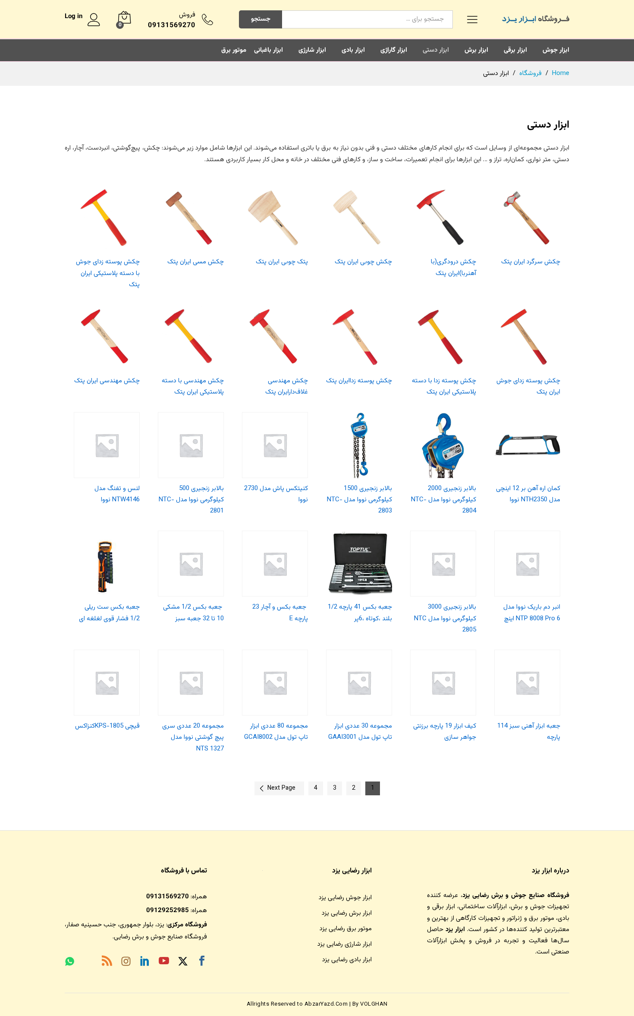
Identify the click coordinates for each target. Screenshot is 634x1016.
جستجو (260, 19)
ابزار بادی (353, 50)
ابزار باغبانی (268, 50)
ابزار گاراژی (393, 50)
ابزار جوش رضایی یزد (345, 898)
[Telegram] (87, 963)
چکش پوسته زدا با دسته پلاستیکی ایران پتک (444, 386)
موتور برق (233, 50)
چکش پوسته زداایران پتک (359, 381)
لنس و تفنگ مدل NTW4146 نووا (117, 494)
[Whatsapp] (69, 962)
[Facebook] (201, 962)
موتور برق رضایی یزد (346, 929)
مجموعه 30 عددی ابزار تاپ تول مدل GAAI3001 (360, 731)
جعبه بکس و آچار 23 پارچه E (280, 612)
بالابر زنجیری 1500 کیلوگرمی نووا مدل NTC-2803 (359, 500)
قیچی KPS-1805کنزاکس (107, 726)
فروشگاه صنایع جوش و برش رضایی (160, 937)
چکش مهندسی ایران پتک (107, 381)
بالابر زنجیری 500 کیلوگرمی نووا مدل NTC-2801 (191, 500)
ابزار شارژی (312, 50)
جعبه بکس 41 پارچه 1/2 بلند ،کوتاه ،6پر (360, 612)
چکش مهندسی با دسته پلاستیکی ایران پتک (193, 386)
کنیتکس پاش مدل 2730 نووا (276, 494)
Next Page (281, 788)
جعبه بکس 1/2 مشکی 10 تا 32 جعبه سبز (193, 612)
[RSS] (106, 962)
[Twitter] (182, 962)
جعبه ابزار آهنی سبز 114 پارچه (528, 731)
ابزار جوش (556, 50)
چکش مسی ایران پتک (195, 262)
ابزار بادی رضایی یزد (347, 960)
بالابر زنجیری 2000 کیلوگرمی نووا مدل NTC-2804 (443, 500)
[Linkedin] (144, 962)
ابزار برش (476, 50)
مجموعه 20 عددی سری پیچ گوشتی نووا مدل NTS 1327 (193, 737)
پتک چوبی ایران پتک (282, 262)
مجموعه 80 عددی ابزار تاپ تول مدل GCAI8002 (276, 731)
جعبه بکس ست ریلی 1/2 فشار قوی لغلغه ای (109, 612)
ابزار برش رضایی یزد (347, 913)
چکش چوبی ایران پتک (363, 262)
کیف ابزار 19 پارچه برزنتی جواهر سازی (444, 731)
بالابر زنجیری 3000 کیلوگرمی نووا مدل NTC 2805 (445, 618)
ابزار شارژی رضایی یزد (344, 944)
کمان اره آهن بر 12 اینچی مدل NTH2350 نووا (528, 494)
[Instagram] (125, 963)
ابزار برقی (515, 50)
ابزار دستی (436, 50)
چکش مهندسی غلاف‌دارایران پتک (286, 386)
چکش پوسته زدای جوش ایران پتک (528, 386)
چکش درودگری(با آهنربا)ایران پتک (453, 267)
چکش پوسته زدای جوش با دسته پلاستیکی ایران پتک (108, 273)
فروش (187, 15)
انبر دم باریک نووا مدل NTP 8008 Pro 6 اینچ (531, 612)
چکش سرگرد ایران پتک (530, 262)
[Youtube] (163, 962)
